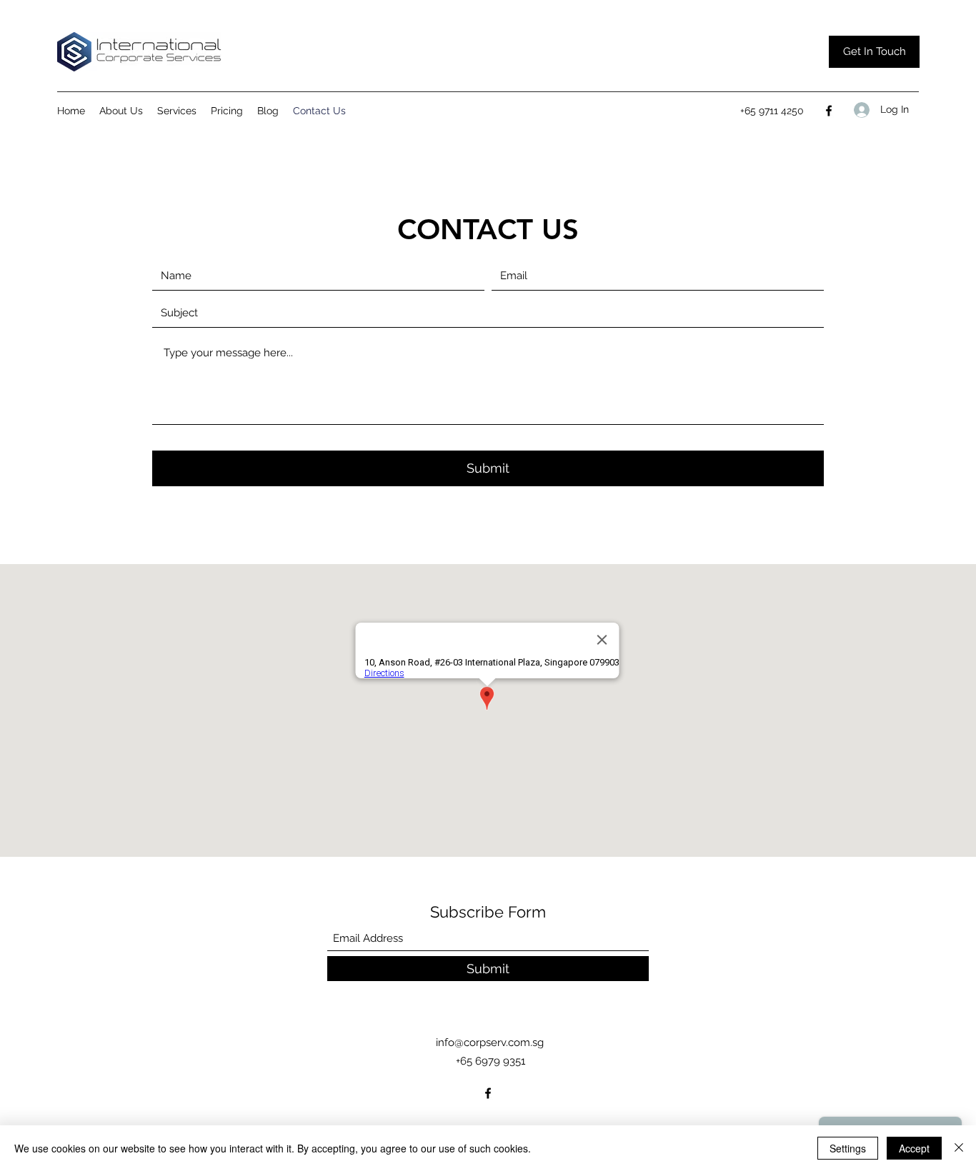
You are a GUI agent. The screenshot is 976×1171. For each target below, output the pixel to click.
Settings (848, 1148)
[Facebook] (829, 111)
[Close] (958, 1148)
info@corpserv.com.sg (490, 1042)
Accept (914, 1148)
